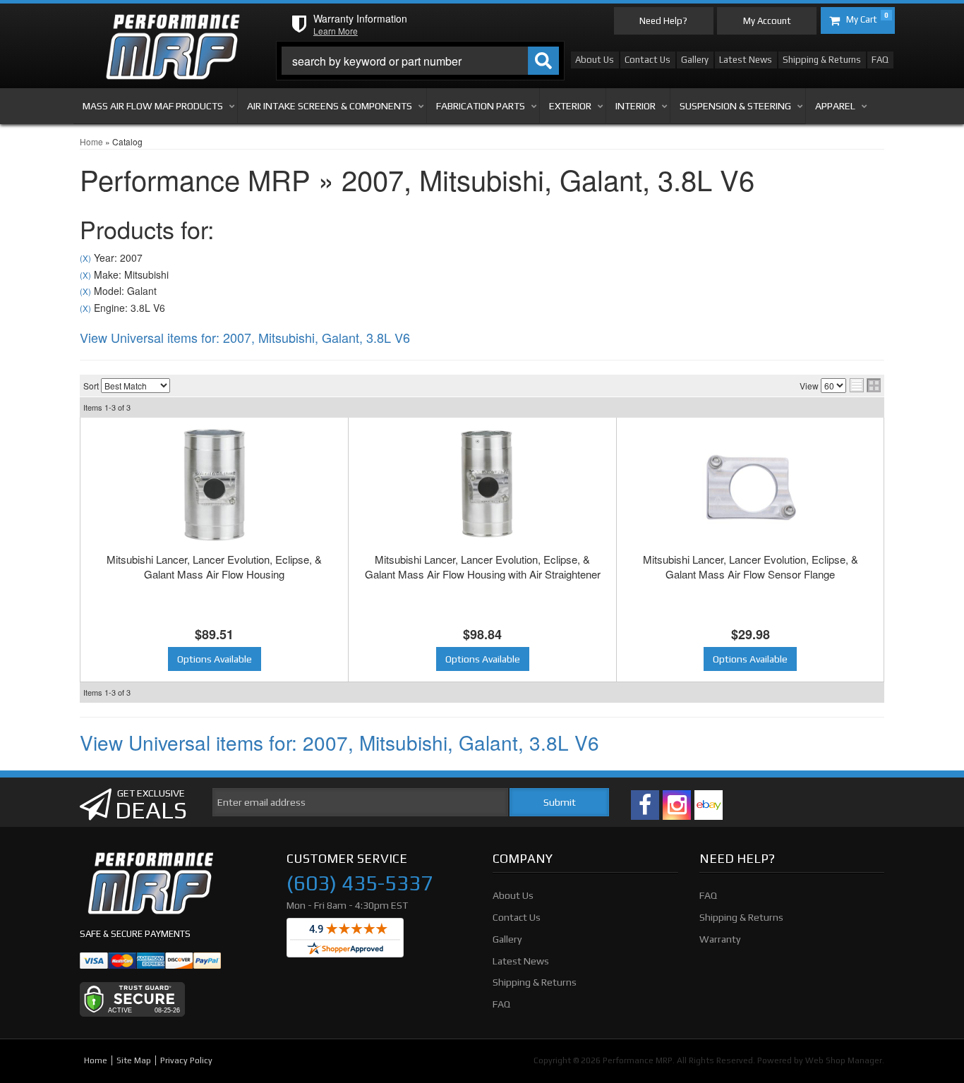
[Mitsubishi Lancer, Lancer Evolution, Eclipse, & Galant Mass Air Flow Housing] (214, 484)
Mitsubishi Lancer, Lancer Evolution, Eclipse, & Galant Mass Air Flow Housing (214, 566)
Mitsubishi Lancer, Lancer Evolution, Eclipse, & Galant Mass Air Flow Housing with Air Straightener (483, 566)
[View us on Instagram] (677, 805)
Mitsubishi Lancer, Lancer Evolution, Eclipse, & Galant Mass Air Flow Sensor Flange (750, 566)
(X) (85, 258)
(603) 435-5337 (360, 883)
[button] (421, 61)
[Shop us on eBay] (708, 805)
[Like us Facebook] (645, 805)
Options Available (214, 659)
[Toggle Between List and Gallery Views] (865, 385)
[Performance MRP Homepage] (172, 27)
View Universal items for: (245, 337)
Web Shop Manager (843, 1060)
